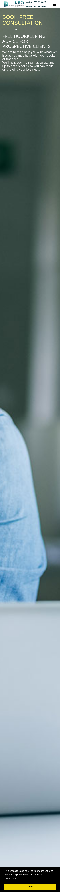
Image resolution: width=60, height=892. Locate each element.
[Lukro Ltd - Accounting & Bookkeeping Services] (15, 6)
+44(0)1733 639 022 (36, 2)
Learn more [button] (11, 878)
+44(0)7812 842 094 (36, 6)
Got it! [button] (30, 886)
